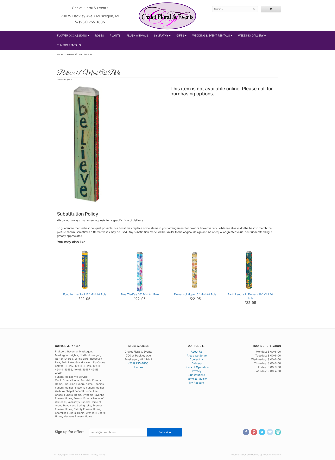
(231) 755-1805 (91, 22)
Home (60, 54)
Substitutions (196, 375)
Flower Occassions (72, 35)
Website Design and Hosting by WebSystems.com (256, 454)
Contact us (197, 359)
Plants (115, 35)
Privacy (196, 371)
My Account (196, 382)
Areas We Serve (197, 355)
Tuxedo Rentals (69, 45)
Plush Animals (137, 35)
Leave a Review (197, 378)
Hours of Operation (197, 367)
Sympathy (161, 35)
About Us (196, 351)
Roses (99, 35)
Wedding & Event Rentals (211, 35)
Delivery (197, 363)
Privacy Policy (98, 454)
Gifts (180, 35)
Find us (138, 367)
